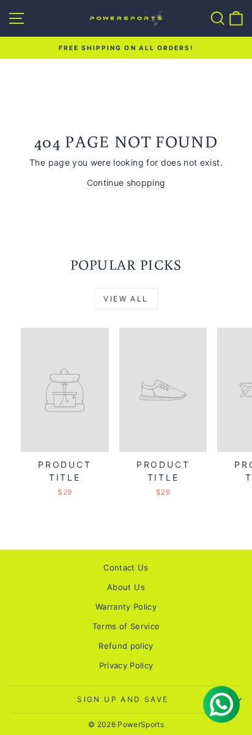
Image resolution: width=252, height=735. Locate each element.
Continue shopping (126, 182)
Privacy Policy (126, 665)
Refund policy (126, 646)
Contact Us (126, 567)
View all (125, 298)
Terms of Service (126, 626)
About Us (126, 587)
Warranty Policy (126, 606)
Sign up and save (122, 699)
